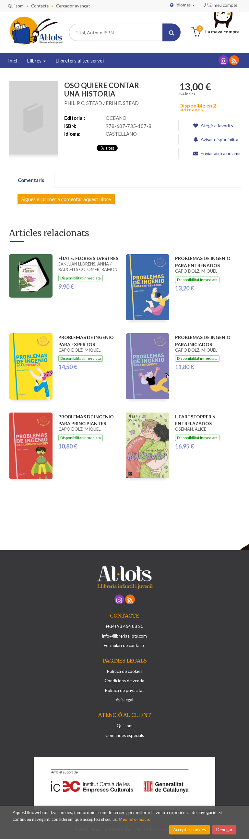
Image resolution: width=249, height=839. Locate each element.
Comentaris (31, 180)
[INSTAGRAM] (223, 60)
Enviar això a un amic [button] (220, 153)
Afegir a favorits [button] (216, 125)
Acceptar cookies (189, 829)
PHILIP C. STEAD (83, 103)
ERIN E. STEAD (122, 103)
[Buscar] (171, 32)
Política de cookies (124, 671)
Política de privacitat (124, 690)
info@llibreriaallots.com (124, 636)
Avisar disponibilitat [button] (220, 139)
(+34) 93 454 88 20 (124, 626)
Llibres (34, 60)
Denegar (224, 829)
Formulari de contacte (124, 645)
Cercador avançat (73, 5)
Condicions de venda (124, 680)
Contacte (40, 5)
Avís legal (124, 699)
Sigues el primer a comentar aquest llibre (66, 199)
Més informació (134, 819)
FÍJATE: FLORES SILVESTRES (88, 258)
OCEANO (116, 118)
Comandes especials (124, 735)
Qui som (16, 5)
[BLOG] (234, 60)
